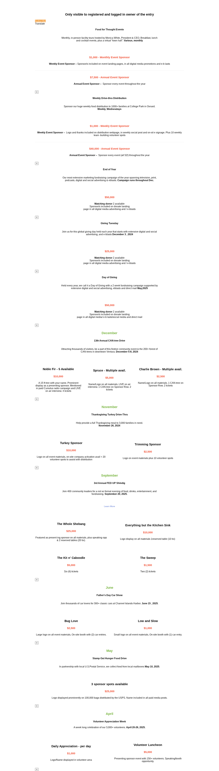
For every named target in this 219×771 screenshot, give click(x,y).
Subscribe (40, 21)
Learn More (109, 506)
